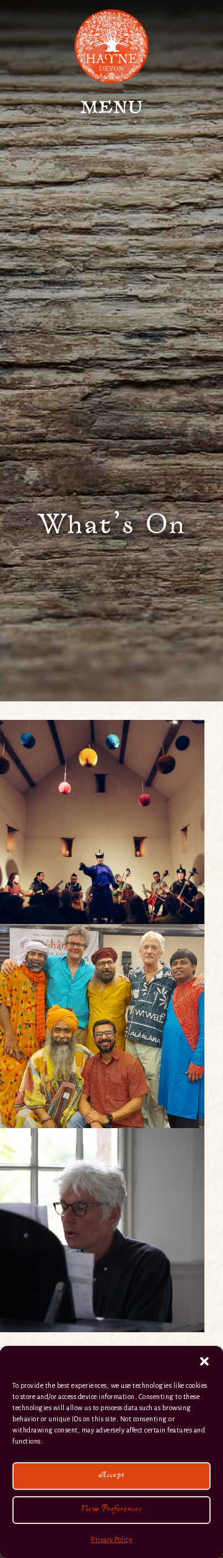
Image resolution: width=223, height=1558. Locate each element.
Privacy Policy (111, 1539)
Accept (111, 1476)
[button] (204, 1361)
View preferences (111, 1510)
